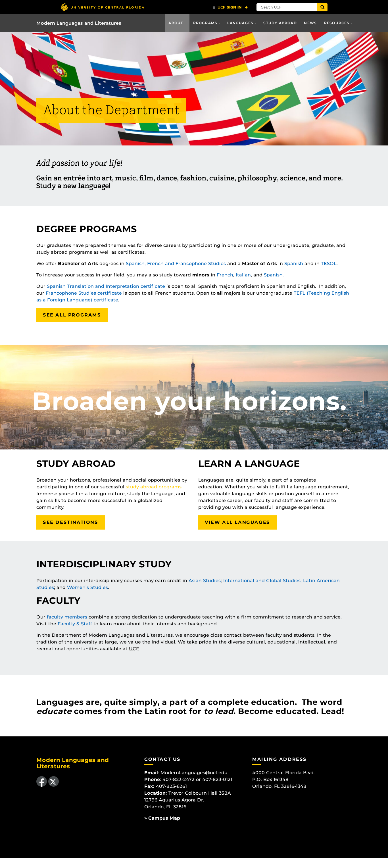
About (175, 23)
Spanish (293, 263)
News (310, 23)
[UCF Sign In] (230, 7)
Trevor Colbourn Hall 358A (199, 793)
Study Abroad (280, 23)
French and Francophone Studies (186, 263)
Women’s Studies (87, 587)
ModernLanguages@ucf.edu (194, 772)
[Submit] (322, 7)
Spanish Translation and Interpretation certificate (106, 286)
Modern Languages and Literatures (78, 23)
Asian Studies (205, 580)
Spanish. (274, 275)
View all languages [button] (237, 522)
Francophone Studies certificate (84, 293)
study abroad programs (154, 487)
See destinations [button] (70, 522)
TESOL (329, 263)
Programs (205, 23)
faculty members (67, 617)
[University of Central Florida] (103, 7)
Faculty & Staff (75, 623)
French (225, 275)
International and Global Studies (262, 580)
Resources (337, 23)
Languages (240, 23)
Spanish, (136, 263)
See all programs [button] (72, 315)
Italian (243, 275)
